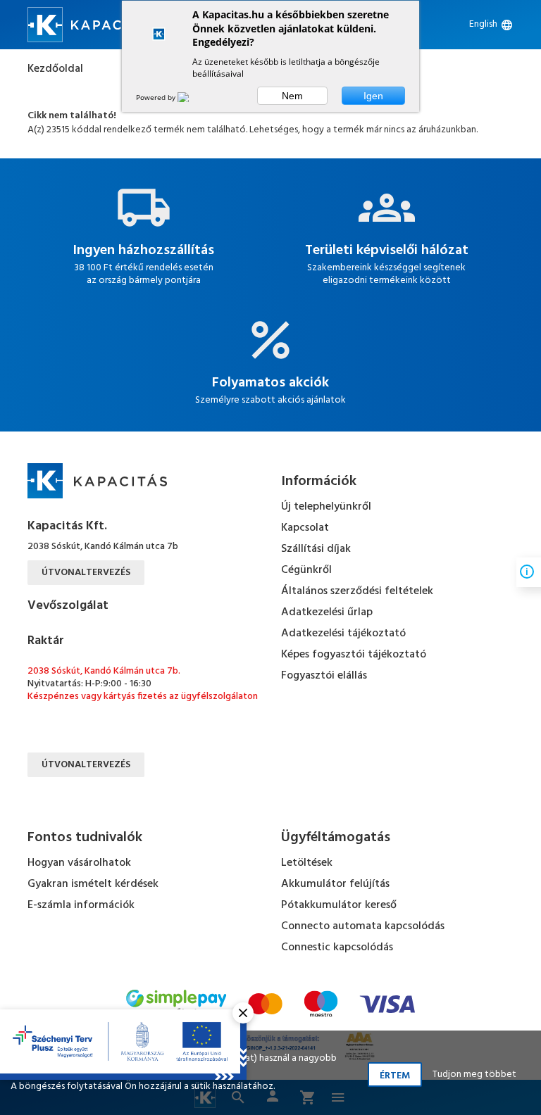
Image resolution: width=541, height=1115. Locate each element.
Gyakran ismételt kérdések (92, 884)
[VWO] (192, 97)
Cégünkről (306, 570)
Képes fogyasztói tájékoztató (353, 654)
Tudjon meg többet (474, 1074)
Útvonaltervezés (86, 573)
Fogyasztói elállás (324, 676)
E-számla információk (81, 905)
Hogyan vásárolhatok (79, 863)
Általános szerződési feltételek (357, 591)
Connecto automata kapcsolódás (362, 926)
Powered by (157, 97)
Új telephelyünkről (326, 507)
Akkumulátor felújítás (335, 884)
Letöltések (306, 863)
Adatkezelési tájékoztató (343, 633)
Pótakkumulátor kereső (339, 905)
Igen (373, 95)
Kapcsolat (305, 528)
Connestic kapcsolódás (337, 947)
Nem (292, 95)
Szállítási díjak (316, 549)
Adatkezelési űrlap (327, 612)
